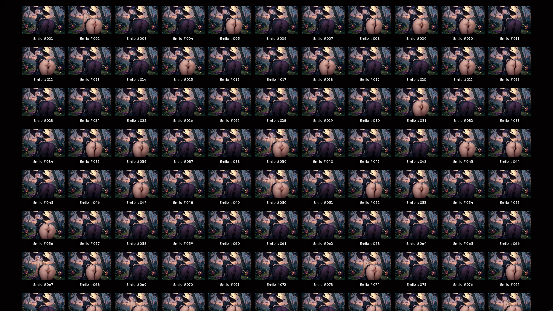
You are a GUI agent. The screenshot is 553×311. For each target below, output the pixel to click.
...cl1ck (549, 310)
